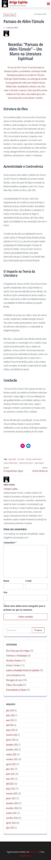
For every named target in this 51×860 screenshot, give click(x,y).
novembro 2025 (12, 749)
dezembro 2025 (12, 744)
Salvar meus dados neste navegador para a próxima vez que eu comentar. (24, 607)
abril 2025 (10, 783)
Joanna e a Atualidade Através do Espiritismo (22, 670)
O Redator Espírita (12, 28)
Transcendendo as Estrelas (16, 689)
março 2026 (10, 730)
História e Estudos (10, 15)
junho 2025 (10, 774)
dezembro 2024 (12, 803)
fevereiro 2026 (11, 734)
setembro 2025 (11, 759)
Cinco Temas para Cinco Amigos (18, 650)
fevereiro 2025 (11, 793)
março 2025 (10, 788)
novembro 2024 (12, 808)
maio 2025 (10, 778)
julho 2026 (10, 710)
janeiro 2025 (11, 798)
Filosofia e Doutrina (13, 660)
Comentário (10, 542)
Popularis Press (25, 855)
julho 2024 (10, 827)
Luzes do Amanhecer (14, 675)
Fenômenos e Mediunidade (16, 655)
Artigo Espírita (12, 459)
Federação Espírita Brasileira (34, 459)
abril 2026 (10, 725)
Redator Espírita (38, 463)
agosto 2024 (11, 822)
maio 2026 (10, 720)
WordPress (34, 851)
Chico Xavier (21, 459)
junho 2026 (10, 715)
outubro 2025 (11, 754)
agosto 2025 (11, 764)
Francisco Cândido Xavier (11, 463)
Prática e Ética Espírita (14, 685)
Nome (6, 580)
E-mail (28, 580)
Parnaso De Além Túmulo (26, 463)
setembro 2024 (11, 817)
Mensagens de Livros (14, 680)
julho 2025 (10, 769)
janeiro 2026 (11, 739)
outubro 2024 (11, 813)
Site (5, 592)
